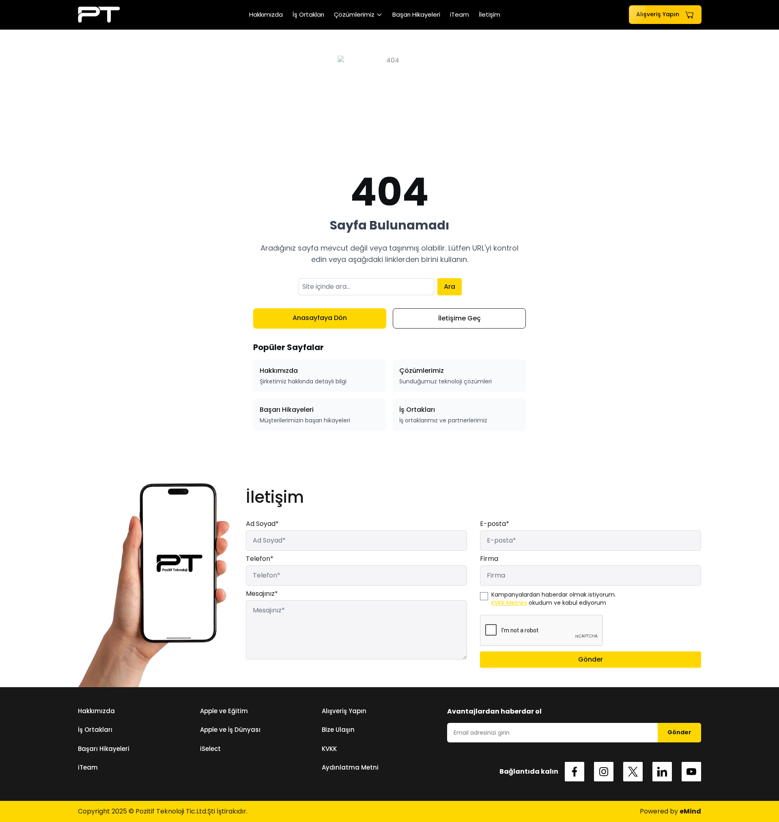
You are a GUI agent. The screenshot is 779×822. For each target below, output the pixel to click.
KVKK (329, 748)
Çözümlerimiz (354, 14)
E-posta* (494, 523)
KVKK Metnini (509, 603)
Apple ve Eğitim (224, 711)
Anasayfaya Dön (320, 317)
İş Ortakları (308, 14)
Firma (489, 558)
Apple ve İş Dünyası (230, 729)
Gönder (590, 659)
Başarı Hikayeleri (416, 14)
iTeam (459, 14)
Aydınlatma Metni (350, 767)
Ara (449, 286)
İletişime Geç (459, 318)
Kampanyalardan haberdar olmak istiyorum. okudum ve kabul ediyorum (553, 599)
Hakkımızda (266, 14)
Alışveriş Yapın (344, 711)
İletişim (489, 14)
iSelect (210, 748)
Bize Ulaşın (338, 729)
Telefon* (259, 558)
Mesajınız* (262, 593)
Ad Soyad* (262, 523)
